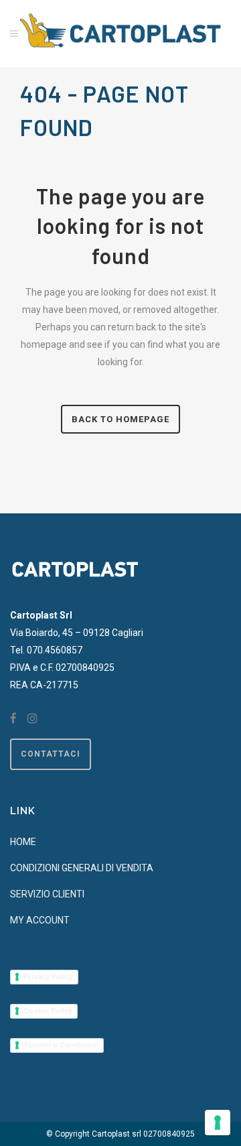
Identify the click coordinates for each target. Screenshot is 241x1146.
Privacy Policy (48, 976)
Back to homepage (120, 419)
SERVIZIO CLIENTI (47, 894)
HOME (23, 841)
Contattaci (50, 754)
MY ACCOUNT (40, 920)
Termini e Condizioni (60, 1044)
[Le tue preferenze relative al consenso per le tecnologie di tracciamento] (217, 1122)
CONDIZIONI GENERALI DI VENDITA (81, 868)
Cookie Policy (47, 1010)
